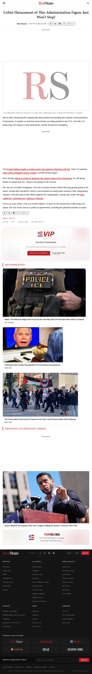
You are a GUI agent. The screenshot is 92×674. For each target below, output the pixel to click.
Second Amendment (39, 601)
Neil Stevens (22, 24)
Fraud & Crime (37, 590)
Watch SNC (66, 623)
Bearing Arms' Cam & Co (11, 623)
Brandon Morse (67, 582)
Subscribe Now (59, 253)
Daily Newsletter (67, 619)
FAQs (77, 553)
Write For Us (36, 626)
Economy (35, 578)
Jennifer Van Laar (68, 570)
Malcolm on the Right (10, 611)
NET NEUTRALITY (37, 222)
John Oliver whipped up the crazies (20, 173)
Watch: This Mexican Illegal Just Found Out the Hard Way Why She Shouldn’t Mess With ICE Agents (44, 319)
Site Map (51, 667)
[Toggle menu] (4, 3)
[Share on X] (50, 23)
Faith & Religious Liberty (40, 582)
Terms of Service (8, 667)
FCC (13, 222)
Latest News (7, 570)
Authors (5, 590)
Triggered (6, 619)
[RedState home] (11, 553)
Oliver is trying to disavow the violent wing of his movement (43, 178)
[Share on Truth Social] (55, 23)
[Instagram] (44, 553)
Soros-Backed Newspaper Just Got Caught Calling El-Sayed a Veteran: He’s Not (41, 525)
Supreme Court (37, 597)
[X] (40, 553)
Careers (35, 619)
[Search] (88, 3)
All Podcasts (7, 626)
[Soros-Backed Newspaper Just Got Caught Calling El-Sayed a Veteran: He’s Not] (46, 497)
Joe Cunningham (68, 578)
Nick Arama (66, 586)
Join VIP (85, 553)
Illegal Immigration (38, 593)
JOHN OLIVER (23, 222)
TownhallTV (7, 586)
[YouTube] (53, 553)
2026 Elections (37, 567)
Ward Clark (8, 368)
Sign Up (84, 660)
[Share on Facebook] (60, 23)
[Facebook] (49, 553)
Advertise (35, 615)
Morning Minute (8, 582)
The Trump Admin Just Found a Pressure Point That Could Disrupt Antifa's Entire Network (40, 419)
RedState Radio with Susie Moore (14, 615)
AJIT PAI (6, 222)
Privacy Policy (19, 667)
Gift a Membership (68, 615)
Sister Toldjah (66, 593)
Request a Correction (40, 667)
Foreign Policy (37, 586)
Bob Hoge (65, 590)
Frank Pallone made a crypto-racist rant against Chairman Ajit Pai (38, 169)
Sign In (69, 553)
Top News (6, 567)
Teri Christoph (9, 322)
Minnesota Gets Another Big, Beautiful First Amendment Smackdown (32, 365)
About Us (35, 611)
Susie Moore (66, 574)
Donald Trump (37, 574)
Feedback (29, 667)
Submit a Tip (36, 623)
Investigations (7, 578)
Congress (35, 570)
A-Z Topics (36, 561)
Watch (5, 574)
